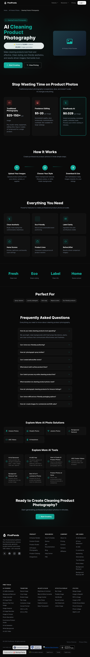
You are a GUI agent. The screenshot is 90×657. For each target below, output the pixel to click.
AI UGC (78, 547)
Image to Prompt (8, 614)
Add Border (58, 597)
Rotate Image (24, 597)
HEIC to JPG (24, 609)
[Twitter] (4, 553)
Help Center (49, 553)
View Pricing (34, 65)
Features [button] (54, 3)
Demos (47, 541)
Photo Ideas (79, 563)
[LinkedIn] (19, 553)
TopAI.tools (67, 652)
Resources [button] (64, 3)
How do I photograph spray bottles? (32, 352)
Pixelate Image (59, 594)
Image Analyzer (7, 608)
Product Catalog (35, 553)
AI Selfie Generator (8, 591)
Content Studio (34, 541)
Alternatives (80, 557)
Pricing (73, 3)
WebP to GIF (76, 612)
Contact (63, 544)
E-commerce (80, 550)
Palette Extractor (43, 603)
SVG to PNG (24, 612)
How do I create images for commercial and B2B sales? (38, 404)
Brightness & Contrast (44, 591)
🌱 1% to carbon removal (36, 652)
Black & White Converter (45, 594)
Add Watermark (59, 603)
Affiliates (63, 551)
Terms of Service (71, 642)
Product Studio (34, 544)
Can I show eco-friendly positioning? (32, 345)
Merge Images (77, 591)
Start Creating (14, 65)
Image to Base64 (78, 594)
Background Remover (9, 594)
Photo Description (8, 617)
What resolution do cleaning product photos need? (37, 382)
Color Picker (41, 600)
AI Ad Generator (81, 538)
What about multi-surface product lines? (33, 367)
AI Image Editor (7, 600)
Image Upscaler (7, 597)
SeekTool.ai (50, 652)
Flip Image (23, 600)
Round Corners (59, 600)
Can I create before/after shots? (31, 360)
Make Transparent (43, 606)
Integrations (33, 557)
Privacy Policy (83, 642)
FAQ (46, 557)
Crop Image (23, 594)
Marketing (79, 553)
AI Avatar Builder (35, 538)
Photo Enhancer (77, 606)
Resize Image (24, 591)
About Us (63, 538)
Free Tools (7, 584)
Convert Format (24, 606)
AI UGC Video (7, 631)
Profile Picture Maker (79, 603)
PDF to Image (77, 597)
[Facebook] (9, 553)
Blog (46, 550)
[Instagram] (14, 553)
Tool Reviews (80, 560)
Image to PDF (77, 600)
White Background (8, 628)
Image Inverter (42, 597)
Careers (63, 548)
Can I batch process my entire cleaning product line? (37, 374)
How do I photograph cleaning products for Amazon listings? (40, 389)
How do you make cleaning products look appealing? (38, 331)
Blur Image (58, 591)
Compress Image (25, 603)
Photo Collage (77, 609)
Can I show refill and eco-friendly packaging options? (38, 396)
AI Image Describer (8, 611)
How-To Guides (50, 538)
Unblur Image (59, 606)
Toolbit (58, 652)
